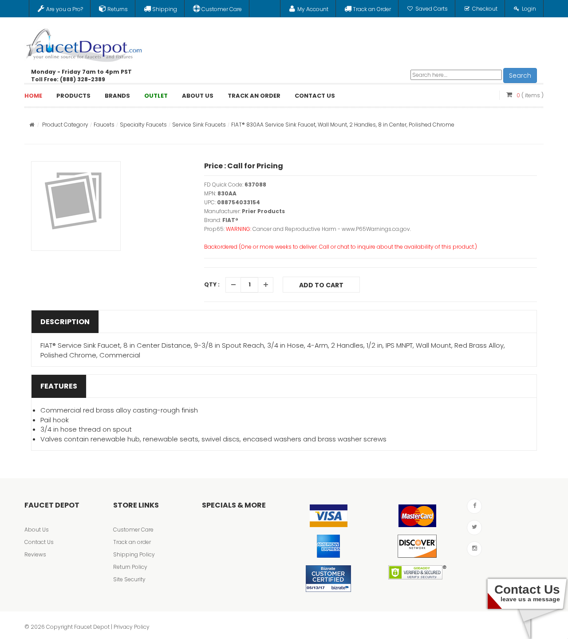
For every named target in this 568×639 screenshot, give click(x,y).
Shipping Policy (134, 554)
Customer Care (133, 529)
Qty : (212, 284)
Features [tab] (58, 386)
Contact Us (39, 542)
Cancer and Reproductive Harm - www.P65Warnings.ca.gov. (331, 229)
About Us (36, 529)
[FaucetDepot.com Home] (84, 43)
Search (520, 75)
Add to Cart (321, 285)
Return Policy (130, 567)
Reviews (35, 554)
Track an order (132, 542)
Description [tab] (65, 322)
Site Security (129, 579)
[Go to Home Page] (32, 124)
